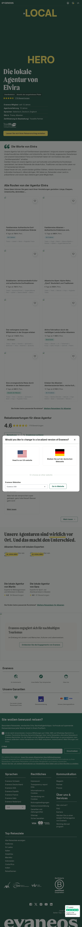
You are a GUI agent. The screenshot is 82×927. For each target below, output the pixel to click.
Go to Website (58, 486)
